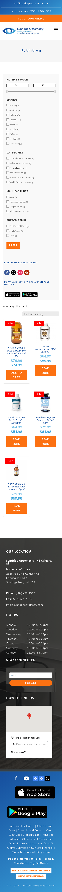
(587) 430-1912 (40, 11)
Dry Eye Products (16, 168)
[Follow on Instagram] (20, 272)
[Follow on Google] (35, 778)
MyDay (12, 134)
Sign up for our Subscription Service (31, 870)
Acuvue (12, 105)
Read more (45, 370)
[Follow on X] (13, 272)
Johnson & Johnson (17, 211)
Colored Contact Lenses (20, 158)
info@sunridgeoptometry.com (31, 3)
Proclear (13, 139)
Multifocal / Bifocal (17, 226)
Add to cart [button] (16, 375)
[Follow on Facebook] (7, 272)
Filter (13, 245)
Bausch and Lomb (17, 202)
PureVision (14, 144)
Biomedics (13, 120)
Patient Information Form (31, 876)
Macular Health (16, 173)
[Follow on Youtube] (26, 272)
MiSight (12, 129)
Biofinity (13, 115)
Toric (11, 236)
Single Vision (14, 231)
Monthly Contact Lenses (20, 178)
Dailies (12, 125)
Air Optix (13, 110)
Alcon (11, 197)
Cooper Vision (15, 207)
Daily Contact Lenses (18, 163)
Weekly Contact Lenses (19, 182)
